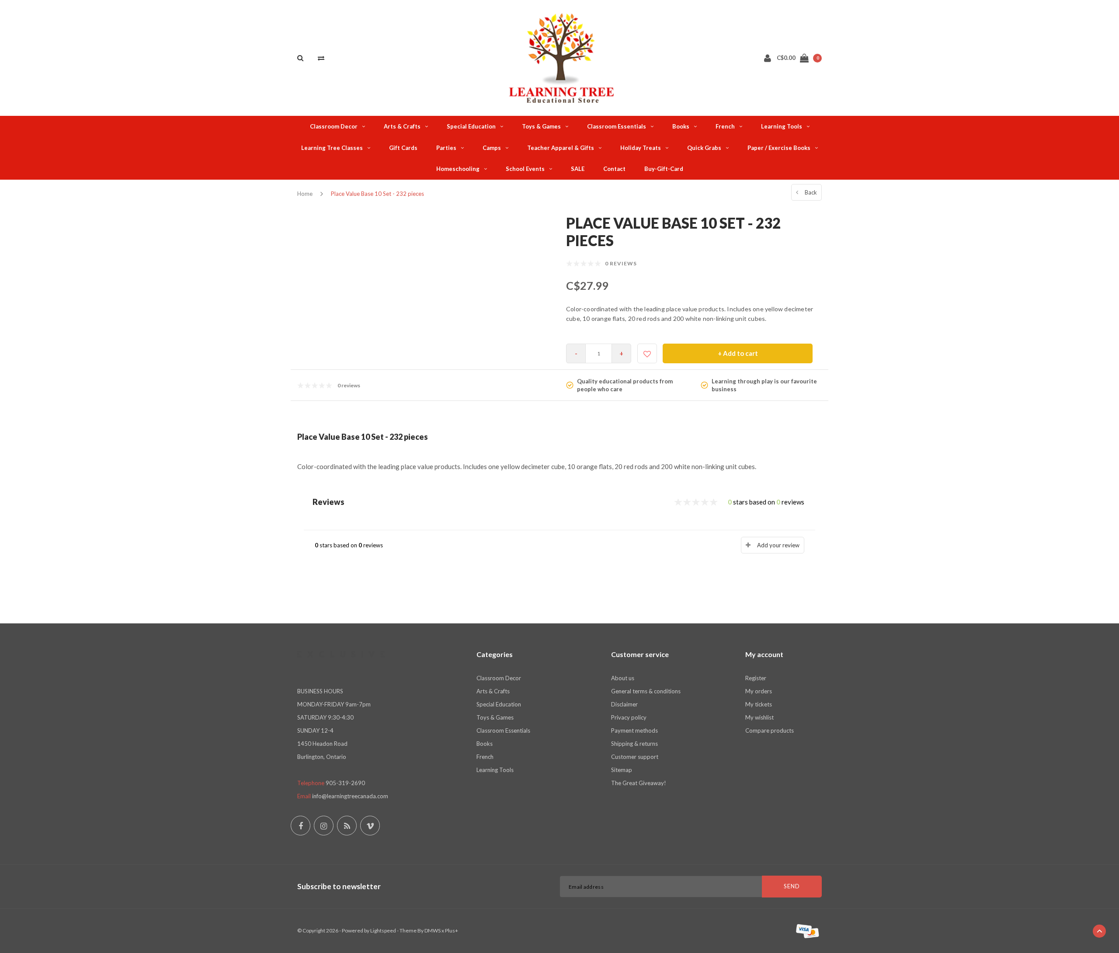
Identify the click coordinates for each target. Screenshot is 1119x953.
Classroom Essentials (616, 126)
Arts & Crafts (402, 126)
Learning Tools (781, 126)
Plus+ (451, 930)
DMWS (432, 930)
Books (680, 126)
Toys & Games (541, 126)
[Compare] (321, 58)
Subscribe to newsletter (339, 886)
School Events (525, 168)
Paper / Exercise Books (778, 147)
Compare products (769, 730)
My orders (758, 691)
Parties (446, 147)
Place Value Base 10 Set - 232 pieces (377, 193)
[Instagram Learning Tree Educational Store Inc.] (324, 825)
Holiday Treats (640, 147)
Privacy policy (628, 717)
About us (622, 678)
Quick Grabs (704, 147)
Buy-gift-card (663, 168)
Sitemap (621, 769)
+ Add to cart (738, 353)
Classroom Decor (334, 126)
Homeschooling (458, 168)
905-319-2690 (345, 782)
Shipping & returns (634, 743)
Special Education (471, 126)
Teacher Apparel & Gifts (560, 147)
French (725, 126)
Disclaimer (624, 704)
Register (755, 678)
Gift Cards (403, 147)
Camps (492, 147)
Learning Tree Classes (332, 147)
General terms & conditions (646, 691)
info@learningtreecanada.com (350, 796)
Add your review (778, 545)
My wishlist (759, 717)
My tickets (758, 704)
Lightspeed (383, 930)
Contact (614, 168)
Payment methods (634, 730)
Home (305, 193)
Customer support (634, 756)
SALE (577, 168)
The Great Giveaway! (638, 782)
